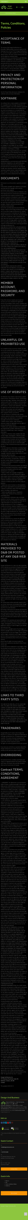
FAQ (6, 1182)
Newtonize (8, 1105)
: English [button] (4, 1)
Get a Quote (14, 1193)
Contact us (7, 1185)
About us (7, 1180)
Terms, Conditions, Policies (10, 1184)
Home (3, 13)
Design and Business (10, 1102)
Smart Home (15, 1105)
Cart (19, 7)
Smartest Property (7, 1107)
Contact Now (14, 1169)
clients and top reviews (20, 1110)
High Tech (18, 1102)
